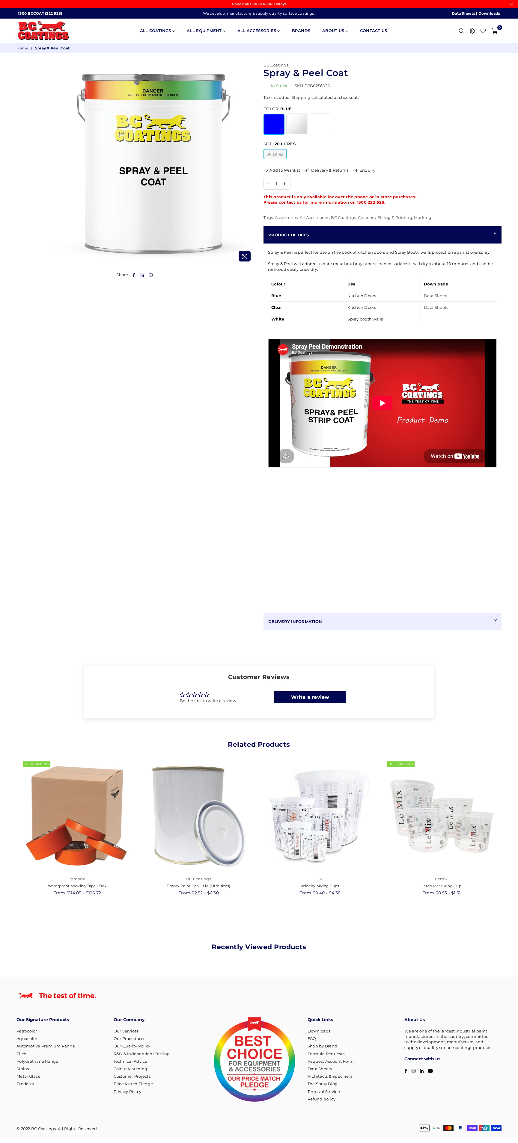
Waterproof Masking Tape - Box (77, 886)
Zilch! (22, 1053)
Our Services (126, 1031)
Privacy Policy (127, 1091)
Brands (301, 30)
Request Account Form (331, 1061)
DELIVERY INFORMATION (295, 621)
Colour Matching (130, 1068)
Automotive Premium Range (45, 1046)
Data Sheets (463, 13)
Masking (422, 217)
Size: (279, 143)
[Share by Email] (151, 274)
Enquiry (367, 170)
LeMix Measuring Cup (441, 886)
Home (22, 48)
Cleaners (367, 217)
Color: (277, 108)
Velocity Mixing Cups (320, 886)
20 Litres (275, 154)
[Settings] (472, 30)
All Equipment (205, 30)
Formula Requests (326, 1053)
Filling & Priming (394, 217)
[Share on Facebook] (134, 274)
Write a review (310, 697)
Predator (25, 1083)
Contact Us (373, 30)
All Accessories (257, 30)
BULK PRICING (36, 764)
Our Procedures (129, 1038)
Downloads (489, 13)
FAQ (312, 1038)
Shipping (301, 97)
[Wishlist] (483, 30)
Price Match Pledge (133, 1083)
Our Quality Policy (132, 1046)
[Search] (461, 30)
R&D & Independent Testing (142, 1053)
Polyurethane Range (37, 1061)
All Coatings (156, 30)
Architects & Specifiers (330, 1076)
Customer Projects (132, 1076)
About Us (333, 30)
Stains (22, 1068)
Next (508, 836)
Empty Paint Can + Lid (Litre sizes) (198, 886)
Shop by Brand (322, 1046)
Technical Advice (130, 1061)
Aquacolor (26, 1038)
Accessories (286, 217)
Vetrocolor (26, 1031)
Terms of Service (324, 1091)
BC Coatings (275, 65)
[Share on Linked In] (142, 274)
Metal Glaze (28, 1076)
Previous (9, 836)
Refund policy (321, 1099)
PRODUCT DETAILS (288, 234)
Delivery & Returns (329, 170)
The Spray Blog (323, 1083)
